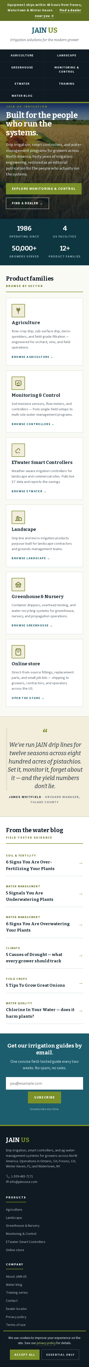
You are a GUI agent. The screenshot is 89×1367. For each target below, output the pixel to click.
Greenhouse (22, 67)
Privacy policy (16, 1317)
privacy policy (46, 1343)
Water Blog (22, 96)
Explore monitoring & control (44, 188)
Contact (12, 1300)
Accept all (24, 1354)
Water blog (14, 1284)
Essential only (60, 1354)
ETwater (22, 83)
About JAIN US (16, 1276)
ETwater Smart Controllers (25, 1242)
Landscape (66, 55)
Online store (15, 1250)
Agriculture (22, 55)
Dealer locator (16, 1308)
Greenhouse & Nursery (23, 1225)
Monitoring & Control (66, 69)
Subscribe (44, 1097)
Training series (17, 1292)
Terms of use (16, 1324)
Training (67, 83)
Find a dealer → (27, 203)
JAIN (44, 30)
